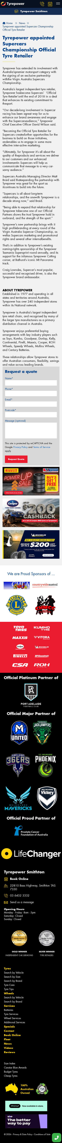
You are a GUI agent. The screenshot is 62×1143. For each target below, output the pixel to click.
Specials (9, 1026)
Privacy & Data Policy (22, 1134)
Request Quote (16, 459)
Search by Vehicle (14, 972)
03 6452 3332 (19, 895)
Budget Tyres (11, 1071)
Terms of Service (41, 447)
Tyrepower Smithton (34, 11)
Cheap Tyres (10, 1075)
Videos (8, 1048)
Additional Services (14, 1022)
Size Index (9, 1063)
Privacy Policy (20, 447)
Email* (8, 399)
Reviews (9, 1052)
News (8, 1043)
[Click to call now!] (42, 4)
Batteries (8, 1010)
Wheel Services (12, 1018)
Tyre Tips (9, 989)
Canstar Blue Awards (15, 1067)
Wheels (9, 993)
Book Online (12, 1035)
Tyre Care (9, 985)
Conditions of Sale (42, 1134)
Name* (9, 378)
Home (9, 23)
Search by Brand (13, 981)
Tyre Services (11, 1014)
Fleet (7, 1039)
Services (9, 1006)
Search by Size (12, 976)
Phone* (9, 389)
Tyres (7, 968)
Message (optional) (15, 420)
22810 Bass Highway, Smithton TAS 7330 (32, 887)
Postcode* (10, 410)
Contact (9, 1031)
